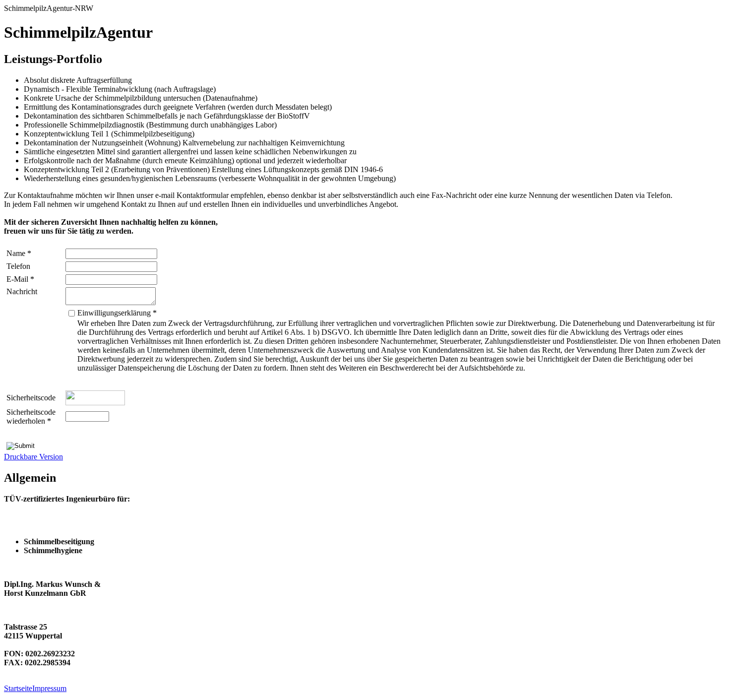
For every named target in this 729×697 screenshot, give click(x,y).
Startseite (18, 688)
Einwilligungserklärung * (117, 313)
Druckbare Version (33, 456)
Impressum (49, 688)
